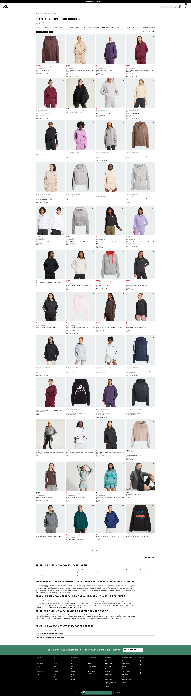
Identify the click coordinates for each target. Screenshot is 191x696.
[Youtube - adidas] (147, 682)
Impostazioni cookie (75, 692)
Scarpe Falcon (140, 575)
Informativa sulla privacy (97, 692)
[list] (95, 27)
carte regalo (170, 4)
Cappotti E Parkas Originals (103, 572)
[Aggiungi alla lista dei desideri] (63, 37)
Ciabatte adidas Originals (122, 569)
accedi (183, 4)
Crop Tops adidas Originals (143, 569)
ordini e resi (164, 4)
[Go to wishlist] (182, 7)
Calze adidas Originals (62, 572)
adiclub (179, 4)
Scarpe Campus (80, 569)
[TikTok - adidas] (147, 678)
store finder (155, 4)
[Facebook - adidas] (147, 662)
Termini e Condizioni (108, 692)
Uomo (81, 7)
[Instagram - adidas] (147, 666)
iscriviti (175, 4)
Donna (87, 7)
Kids (92, 7)
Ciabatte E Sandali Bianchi (103, 575)
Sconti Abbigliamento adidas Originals (43, 569)
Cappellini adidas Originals (83, 575)
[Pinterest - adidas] (147, 674)
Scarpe (98, 7)
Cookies (89, 692)
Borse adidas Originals (62, 569)
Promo (109, 7)
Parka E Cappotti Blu (101, 569)
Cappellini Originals (81, 572)
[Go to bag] (186, 7)
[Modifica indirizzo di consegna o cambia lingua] (186, 4)
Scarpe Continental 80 (122, 572)
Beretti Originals (40, 575)
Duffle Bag (139, 572)
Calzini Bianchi (60, 575)
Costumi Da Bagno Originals (123, 575)
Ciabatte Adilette (40, 572)
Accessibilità (117, 692)
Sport (103, 7)
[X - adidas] (147, 670)
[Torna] (5, 6)
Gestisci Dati (84, 692)
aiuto (159, 4)
